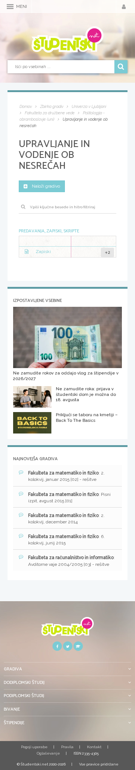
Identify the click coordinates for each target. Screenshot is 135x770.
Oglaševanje (48, 753)
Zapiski (43, 251)
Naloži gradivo (46, 186)
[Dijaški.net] (67, 629)
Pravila (67, 747)
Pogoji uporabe (34, 747)
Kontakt (94, 747)
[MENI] (10, 6)
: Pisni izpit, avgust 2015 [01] (69, 497)
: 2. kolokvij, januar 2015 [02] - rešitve (66, 476)
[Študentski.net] (68, 39)
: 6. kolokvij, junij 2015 (66, 540)
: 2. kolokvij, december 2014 (66, 518)
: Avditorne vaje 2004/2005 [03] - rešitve (71, 561)
